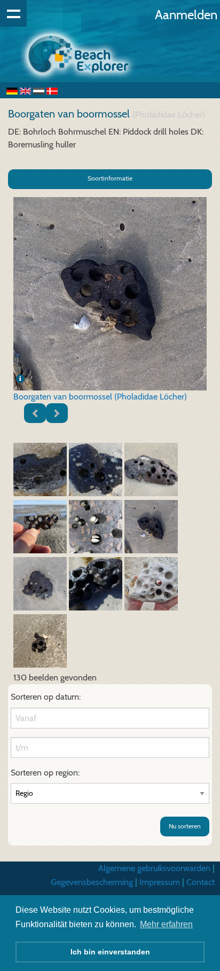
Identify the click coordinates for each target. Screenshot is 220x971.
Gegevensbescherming (92, 882)
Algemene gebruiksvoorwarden (154, 868)
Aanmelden (186, 14)
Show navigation (13, 13)
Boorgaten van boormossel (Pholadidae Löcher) (100, 396)
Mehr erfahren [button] (166, 924)
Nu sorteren (185, 826)
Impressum (159, 882)
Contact (200, 882)
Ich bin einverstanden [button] (110, 951)
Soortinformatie (110, 178)
